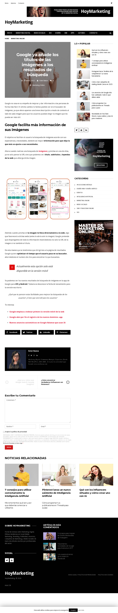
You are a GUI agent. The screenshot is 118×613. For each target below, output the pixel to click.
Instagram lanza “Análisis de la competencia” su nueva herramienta (102, 73)
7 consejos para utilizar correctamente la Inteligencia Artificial (102, 63)
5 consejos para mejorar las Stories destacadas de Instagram (66, 535)
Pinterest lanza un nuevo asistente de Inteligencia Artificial (56, 492)
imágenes (43, 151)
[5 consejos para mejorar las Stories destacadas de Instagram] (49, 536)
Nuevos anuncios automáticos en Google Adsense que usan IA (37, 323)
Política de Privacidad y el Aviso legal (12, 443)
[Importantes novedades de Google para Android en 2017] (49, 546)
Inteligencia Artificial (85, 196)
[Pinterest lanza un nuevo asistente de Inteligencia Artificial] (59, 475)
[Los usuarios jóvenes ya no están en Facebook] (49, 556)
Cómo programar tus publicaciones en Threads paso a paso (100, 105)
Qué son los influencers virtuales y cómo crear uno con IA (101, 52)
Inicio (6, 3)
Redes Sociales (39, 33)
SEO (50, 33)
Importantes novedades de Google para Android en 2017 (66, 546)
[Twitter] (111, 3)
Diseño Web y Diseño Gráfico (87, 189)
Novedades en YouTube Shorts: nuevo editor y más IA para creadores (102, 116)
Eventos (80, 192)
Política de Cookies (105, 575)
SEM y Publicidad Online (85, 208)
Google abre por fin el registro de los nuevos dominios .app (35, 317)
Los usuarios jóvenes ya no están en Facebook (65, 556)
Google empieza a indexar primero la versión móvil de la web (36, 312)
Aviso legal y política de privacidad (82, 575)
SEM (65, 33)
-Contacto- (93, 33)
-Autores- (81, 33)
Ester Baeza (43, 80)
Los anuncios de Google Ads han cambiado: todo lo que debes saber (102, 95)
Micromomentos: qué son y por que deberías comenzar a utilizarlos (18, 505)
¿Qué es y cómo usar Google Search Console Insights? (25, 382)
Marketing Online (38, 85)
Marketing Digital (23, 33)
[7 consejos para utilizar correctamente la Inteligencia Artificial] (22, 475)
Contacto (21, 3)
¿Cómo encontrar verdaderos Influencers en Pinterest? (52, 382)
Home (7, 38)
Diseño (58, 33)
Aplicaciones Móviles (84, 185)
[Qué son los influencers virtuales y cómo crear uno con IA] (96, 475)
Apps (72, 33)
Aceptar (73, 610)
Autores (13, 3)
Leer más (81, 610)
